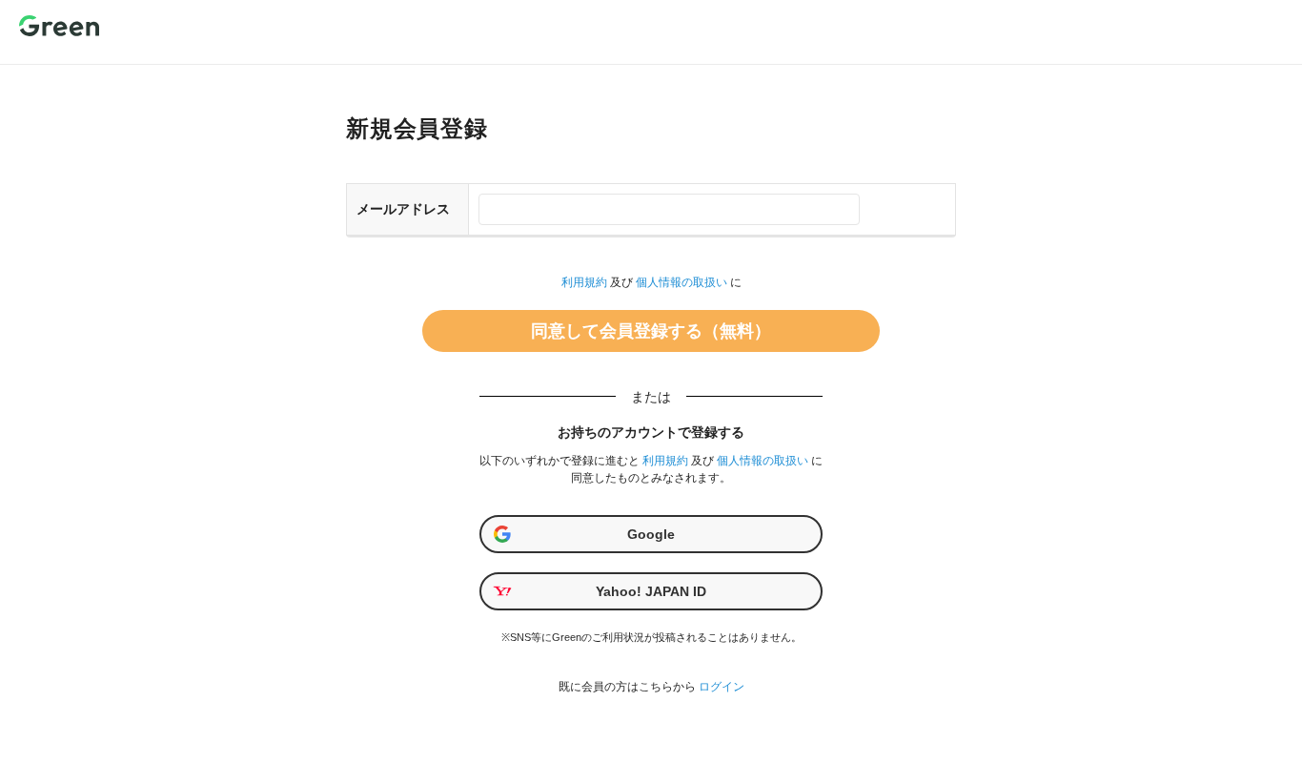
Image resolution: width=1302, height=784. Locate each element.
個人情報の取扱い (681, 282)
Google (651, 534)
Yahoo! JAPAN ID (651, 591)
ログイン (721, 686)
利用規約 (584, 282)
